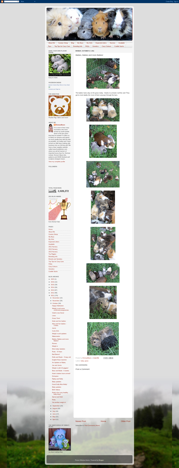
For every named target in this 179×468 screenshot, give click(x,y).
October (55, 303)
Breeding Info (77, 46)
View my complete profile (57, 161)
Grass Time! (56, 318)
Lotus (54, 315)
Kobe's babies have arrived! (61, 373)
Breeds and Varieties (55, 259)
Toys (49, 46)
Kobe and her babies (59, 321)
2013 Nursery (53, 251)
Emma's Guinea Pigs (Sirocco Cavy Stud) (59, 85)
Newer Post (81, 421)
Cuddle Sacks (119, 46)
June (54, 414)
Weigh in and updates (59, 333)
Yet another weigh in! (59, 402)
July (54, 411)
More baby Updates (58, 349)
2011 (52, 295)
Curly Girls (55, 331)
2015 (53, 284)
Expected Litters (101, 43)
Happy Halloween (58, 306)
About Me (51, 43)
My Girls (89, 43)
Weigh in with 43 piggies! (60, 368)
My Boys (80, 43)
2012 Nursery (53, 249)
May (54, 416)
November (56, 300)
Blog (72, 43)
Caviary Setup (63, 43)
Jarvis (54, 328)
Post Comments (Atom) (92, 425)
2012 (53, 293)
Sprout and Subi (57, 397)
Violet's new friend (58, 313)
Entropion (55, 376)
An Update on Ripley (59, 362)
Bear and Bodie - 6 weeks (60, 370)
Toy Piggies (52, 254)
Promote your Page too (54, 89)
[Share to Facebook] (110, 358)
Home (103, 421)
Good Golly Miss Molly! (59, 384)
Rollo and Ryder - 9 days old (61, 357)
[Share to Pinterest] (112, 358)
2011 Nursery (53, 247)
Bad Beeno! (56, 354)
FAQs (87, 46)
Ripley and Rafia (57, 379)
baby (82, 361)
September (56, 406)
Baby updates (56, 381)
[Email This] (104, 358)
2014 (53, 287)
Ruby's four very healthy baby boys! (60, 393)
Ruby (54, 399)
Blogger (101, 460)
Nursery (112, 43)
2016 (53, 282)
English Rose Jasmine (59, 360)
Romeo (54, 343)
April (54, 419)
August (55, 408)
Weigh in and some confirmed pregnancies (60, 309)
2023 (53, 279)
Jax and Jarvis (57, 365)
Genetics (96, 46)
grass (86, 361)
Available (122, 43)
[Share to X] (108, 358)
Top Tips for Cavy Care (62, 46)
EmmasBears (60, 125)
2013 (53, 290)
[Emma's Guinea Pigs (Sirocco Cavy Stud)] (49, 87)
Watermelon (56, 336)
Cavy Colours (106, 46)
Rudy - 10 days (57, 351)
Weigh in (55, 346)
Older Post (125, 421)
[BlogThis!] (106, 358)
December (56, 298)
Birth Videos (56, 390)
